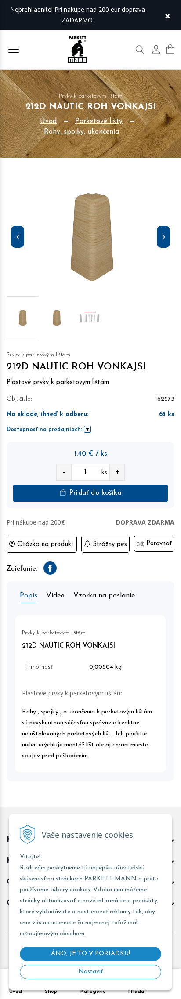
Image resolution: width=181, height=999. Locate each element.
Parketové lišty (99, 121)
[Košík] (170, 49)
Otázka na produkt (44, 544)
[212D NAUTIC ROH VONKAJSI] (90, 239)
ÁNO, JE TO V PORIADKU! (90, 953)
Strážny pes (108, 544)
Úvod (48, 121)
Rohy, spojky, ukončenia (81, 131)
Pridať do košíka (94, 493)
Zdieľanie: (22, 569)
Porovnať (158, 543)
